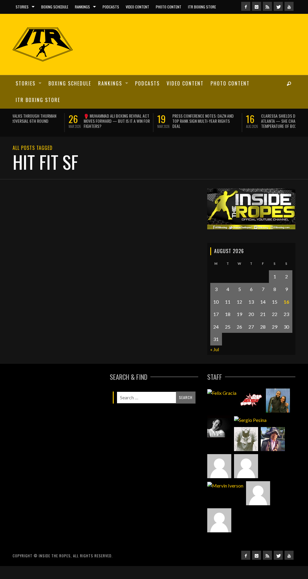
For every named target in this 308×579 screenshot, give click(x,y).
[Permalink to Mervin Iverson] (225, 484)
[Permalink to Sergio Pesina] (250, 419)
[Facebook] (245, 6)
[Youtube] (289, 6)
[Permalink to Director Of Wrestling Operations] (219, 465)
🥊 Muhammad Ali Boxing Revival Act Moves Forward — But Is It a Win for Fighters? (61, 120)
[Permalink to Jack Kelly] (251, 400)
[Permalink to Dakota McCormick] (219, 427)
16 (286, 301)
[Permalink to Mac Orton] (258, 492)
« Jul (214, 348)
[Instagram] (256, 6)
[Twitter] (278, 6)
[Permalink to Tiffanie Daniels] (278, 400)
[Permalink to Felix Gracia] (221, 392)
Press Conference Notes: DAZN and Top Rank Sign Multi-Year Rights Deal (147, 120)
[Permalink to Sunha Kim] (273, 438)
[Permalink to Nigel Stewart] (246, 438)
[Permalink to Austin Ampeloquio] (246, 465)
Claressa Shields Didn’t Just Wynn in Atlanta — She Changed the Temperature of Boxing (238, 120)
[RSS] (267, 6)
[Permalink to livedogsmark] (219, 519)
